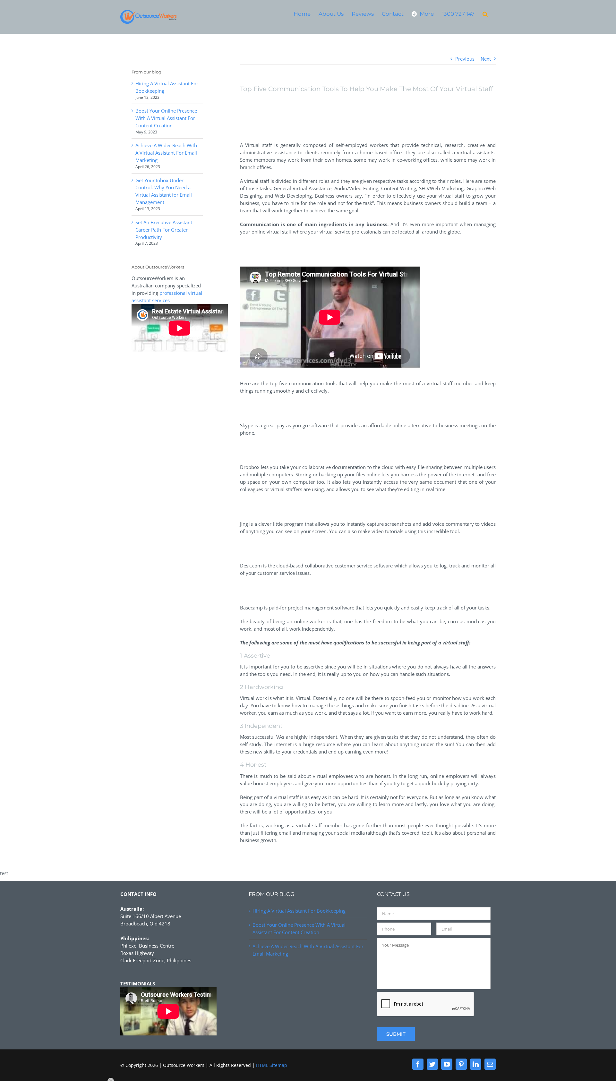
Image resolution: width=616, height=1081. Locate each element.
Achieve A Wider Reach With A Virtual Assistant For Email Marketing (166, 152)
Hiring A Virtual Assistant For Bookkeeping (299, 910)
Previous (465, 58)
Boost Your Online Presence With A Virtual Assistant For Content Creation (166, 118)
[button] (485, 13)
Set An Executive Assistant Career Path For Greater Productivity (163, 229)
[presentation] (426, 1004)
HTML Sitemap (271, 1065)
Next (486, 58)
